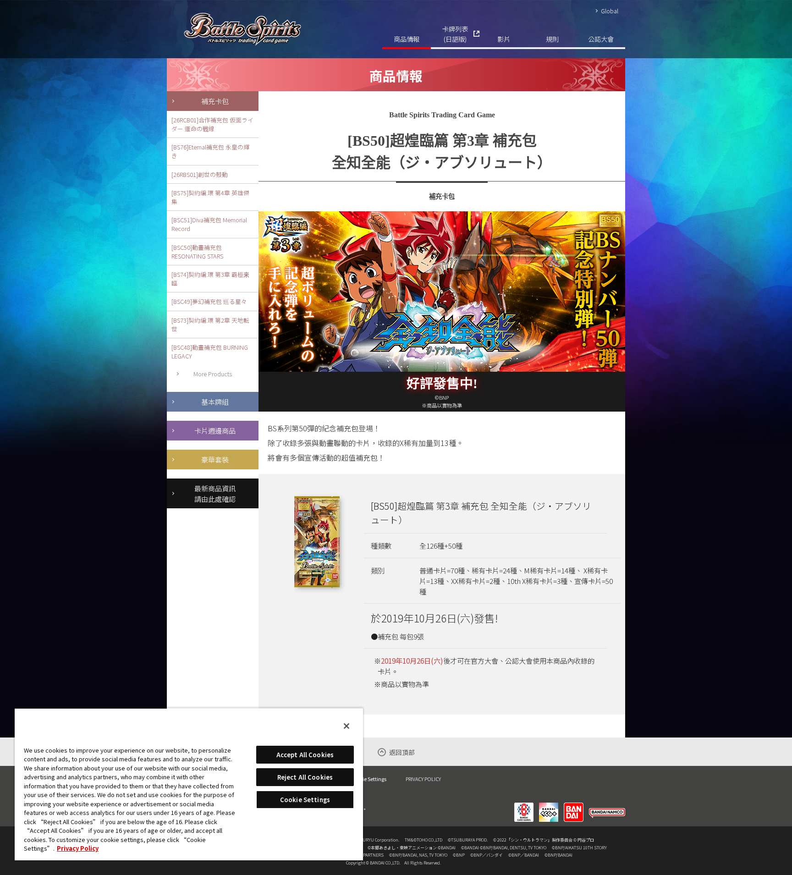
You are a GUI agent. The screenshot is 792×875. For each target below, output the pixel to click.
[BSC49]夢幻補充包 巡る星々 (209, 301)
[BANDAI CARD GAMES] (524, 806)
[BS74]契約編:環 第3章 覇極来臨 (210, 278)
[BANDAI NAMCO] (607, 806)
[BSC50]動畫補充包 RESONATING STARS (197, 251)
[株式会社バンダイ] (573, 806)
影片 (503, 39)
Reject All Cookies (305, 777)
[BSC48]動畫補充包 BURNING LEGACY (209, 351)
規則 (552, 39)
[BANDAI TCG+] (548, 806)
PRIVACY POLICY (423, 778)
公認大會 (601, 39)
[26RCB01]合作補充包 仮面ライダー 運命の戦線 (212, 124)
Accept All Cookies (305, 754)
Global (609, 10)
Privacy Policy (78, 848)
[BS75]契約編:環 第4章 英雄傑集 (210, 197)
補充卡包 (215, 101)
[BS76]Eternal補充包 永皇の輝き (210, 151)
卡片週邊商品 (215, 430)
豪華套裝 (215, 459)
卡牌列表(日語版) (455, 34)
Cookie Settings (368, 779)
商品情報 (406, 39)
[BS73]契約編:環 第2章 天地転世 (210, 324)
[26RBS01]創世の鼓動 (199, 174)
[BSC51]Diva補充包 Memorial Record (209, 224)
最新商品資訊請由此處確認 (215, 493)
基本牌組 (215, 401)
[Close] (346, 726)
